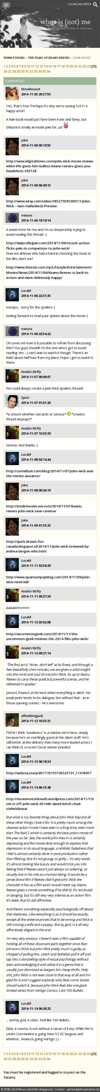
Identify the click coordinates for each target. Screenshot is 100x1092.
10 (28, 66)
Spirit (25, 397)
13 (41, 66)
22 (80, 66)
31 (27, 71)
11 (32, 66)
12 (37, 66)
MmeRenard (30, 89)
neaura (26, 215)
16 (54, 66)
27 (9, 71)
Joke (24, 140)
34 (39, 71)
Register (84, 4)
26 (5, 71)
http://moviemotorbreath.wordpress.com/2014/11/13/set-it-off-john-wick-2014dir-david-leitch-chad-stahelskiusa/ (50, 803)
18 (62, 66)
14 (45, 66)
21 (75, 66)
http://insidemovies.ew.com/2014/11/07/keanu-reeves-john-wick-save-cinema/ (44, 508)
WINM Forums (14, 57)
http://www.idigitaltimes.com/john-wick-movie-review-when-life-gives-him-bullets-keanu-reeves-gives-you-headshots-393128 (50, 166)
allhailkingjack (32, 716)
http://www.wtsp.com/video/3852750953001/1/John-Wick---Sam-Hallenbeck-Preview (48, 203)
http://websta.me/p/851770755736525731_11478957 (48, 773)
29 (18, 71)
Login (72, 4)
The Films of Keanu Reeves (49, 57)
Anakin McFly (31, 371)
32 (31, 71)
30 (22, 71)
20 (71, 66)
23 (84, 66)
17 (58, 66)
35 (44, 71)
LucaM (26, 290)
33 (35, 71)
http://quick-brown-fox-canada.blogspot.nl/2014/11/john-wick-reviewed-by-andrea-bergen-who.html (48, 546)
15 (50, 66)
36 (48, 71)
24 (88, 66)
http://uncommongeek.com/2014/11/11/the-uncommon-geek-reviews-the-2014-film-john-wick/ (47, 636)
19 (67, 66)
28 (14, 71)
